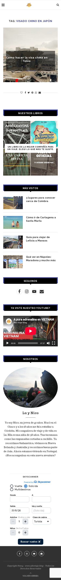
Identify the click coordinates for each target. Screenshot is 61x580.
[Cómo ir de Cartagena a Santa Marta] (13, 222)
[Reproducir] (7, 343)
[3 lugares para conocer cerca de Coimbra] (13, 202)
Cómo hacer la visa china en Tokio (27, 59)
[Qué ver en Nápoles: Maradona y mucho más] (13, 261)
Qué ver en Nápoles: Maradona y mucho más (41, 258)
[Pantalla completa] (53, 343)
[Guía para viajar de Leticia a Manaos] (13, 242)
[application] (30, 331)
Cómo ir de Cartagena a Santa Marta (41, 219)
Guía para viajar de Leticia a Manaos (38, 239)
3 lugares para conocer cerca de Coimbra (40, 199)
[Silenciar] (48, 343)
